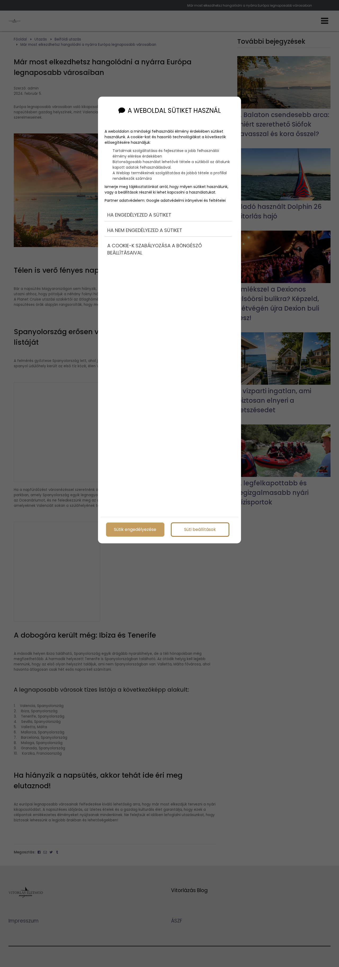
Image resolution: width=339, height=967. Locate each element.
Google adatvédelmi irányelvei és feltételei (186, 200)
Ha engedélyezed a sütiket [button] (139, 215)
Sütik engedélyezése (135, 529)
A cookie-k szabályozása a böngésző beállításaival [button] (154, 249)
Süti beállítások (200, 529)
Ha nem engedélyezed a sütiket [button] (144, 230)
